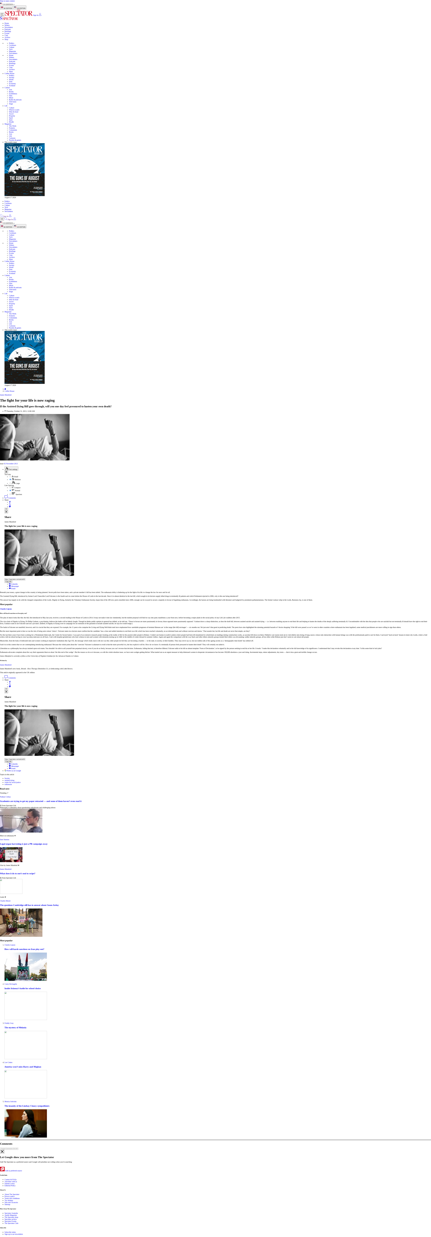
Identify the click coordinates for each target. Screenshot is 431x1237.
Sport (11, 118)
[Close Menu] (2, 219)
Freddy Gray (9, 1023)
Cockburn (12, 45)
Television (12, 102)
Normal (17, 490)
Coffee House (9, 73)
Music (11, 98)
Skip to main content (7, 1)
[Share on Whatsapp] (10, 507)
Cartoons (12, 138)
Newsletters (8, 27)
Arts (10, 90)
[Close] (2, 1152)
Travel (11, 114)
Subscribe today (10, 1232)
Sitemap (7, 1204)
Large (18, 483)
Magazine (12, 51)
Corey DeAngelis (10, 984)
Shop (6, 39)
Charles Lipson (6, 609)
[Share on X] (10, 504)
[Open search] (1, 216)
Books (11, 92)
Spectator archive (10, 1219)
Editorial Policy (9, 1186)
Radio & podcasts (15, 100)
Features (12, 128)
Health (11, 122)
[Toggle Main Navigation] (2, 14)
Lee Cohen (8, 1062)
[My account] (40, 15)
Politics (11, 43)
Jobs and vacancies (11, 1202)
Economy (12, 84)
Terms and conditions (12, 1198)
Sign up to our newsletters (13, 1234)
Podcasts (7, 29)
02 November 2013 (11, 464)
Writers (7, 25)
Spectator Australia (11, 1213)
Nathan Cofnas (5, 797)
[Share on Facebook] (10, 502)
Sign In (35, 15)
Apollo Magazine (10, 1215)
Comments (12, 498)
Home (6, 23)
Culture (11, 47)
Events (6, 33)
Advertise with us (10, 1182)
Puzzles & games (15, 140)
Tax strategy (8, 1200)
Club (6, 35)
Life (5, 106)
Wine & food (13, 112)
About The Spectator (11, 1194)
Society (11, 77)
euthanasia (8, 784)
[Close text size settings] (6, 472)
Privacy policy (9, 1196)
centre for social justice (12, 782)
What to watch (14, 110)
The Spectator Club (11, 1223)
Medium (18, 479)
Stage (11, 104)
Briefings (7, 31)
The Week (12, 126)
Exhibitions (13, 94)
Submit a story (9, 1184)
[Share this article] (6, 509)
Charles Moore (5, 901)
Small (16, 477)
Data (10, 82)
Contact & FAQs (10, 1179)
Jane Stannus (4, 839)
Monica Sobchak (10, 1101)
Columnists (13, 130)
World (11, 79)
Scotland (12, 86)
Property (12, 116)
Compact (17, 488)
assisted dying (9, 780)
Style (11, 120)
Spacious (19, 494)
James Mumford (5, 665)
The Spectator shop (11, 1217)
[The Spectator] (19, 15)
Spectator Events (10, 1221)
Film (10, 96)
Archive (7, 37)
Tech (10, 49)
